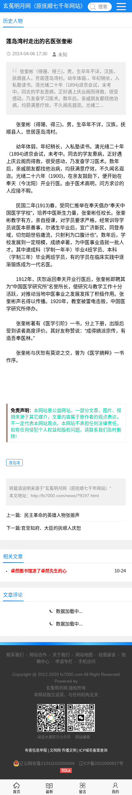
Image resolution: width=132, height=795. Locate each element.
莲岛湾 (14, 463)
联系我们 (15, 654)
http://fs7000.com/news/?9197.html (65, 495)
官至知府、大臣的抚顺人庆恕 (51, 528)
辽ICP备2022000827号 (101, 763)
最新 (49, 792)
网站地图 (84, 654)
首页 (16, 792)
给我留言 (107, 654)
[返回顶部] (119, 709)
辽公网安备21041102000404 (47, 763)
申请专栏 (63, 661)
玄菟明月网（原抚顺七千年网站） (44, 6)
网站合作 (38, 654)
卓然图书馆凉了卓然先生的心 (39, 570)
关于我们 (61, 654)
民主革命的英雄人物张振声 (52, 515)
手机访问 (86, 661)
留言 (82, 792)
